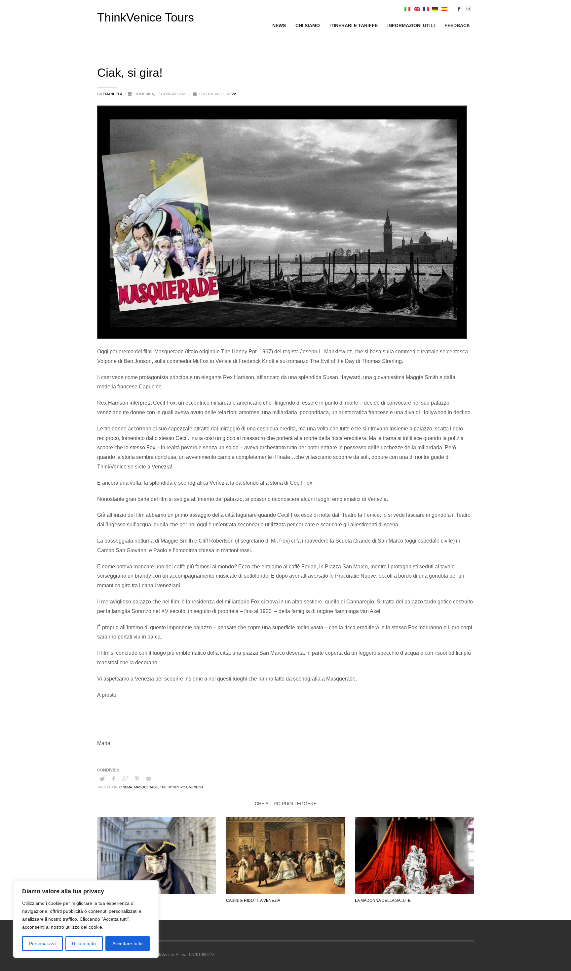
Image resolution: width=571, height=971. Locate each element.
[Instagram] (469, 9)
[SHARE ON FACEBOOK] (114, 779)
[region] (86, 919)
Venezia (196, 787)
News (232, 94)
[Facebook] (459, 9)
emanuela (113, 94)
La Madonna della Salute (383, 900)
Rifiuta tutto (84, 943)
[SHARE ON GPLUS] (125, 779)
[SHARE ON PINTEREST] (137, 779)
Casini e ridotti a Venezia (253, 900)
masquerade (146, 787)
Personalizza (42, 943)
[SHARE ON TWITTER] (102, 779)
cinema (125, 787)
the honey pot (173, 787)
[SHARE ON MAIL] (148, 779)
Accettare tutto (127, 943)
